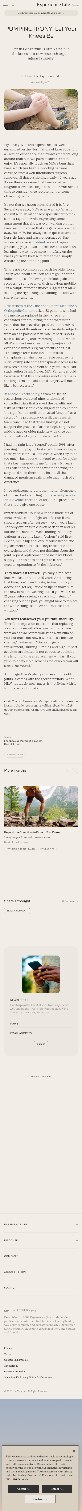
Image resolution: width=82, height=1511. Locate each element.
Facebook (10, 740)
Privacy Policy (19, 1479)
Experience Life (50, 76)
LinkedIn (37, 740)
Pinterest (25, 740)
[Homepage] (58, 4)
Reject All (57, 1488)
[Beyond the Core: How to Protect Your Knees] (41, 815)
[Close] (74, 1451)
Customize (40, 1499)
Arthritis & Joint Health (21, 849)
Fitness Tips (47, 849)
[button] (5, 4)
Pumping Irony (15, 755)
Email (16, 744)
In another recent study (21, 394)
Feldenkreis (42, 242)
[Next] (75, 771)
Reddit (8, 744)
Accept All (24, 1488)
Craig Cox (31, 76)
